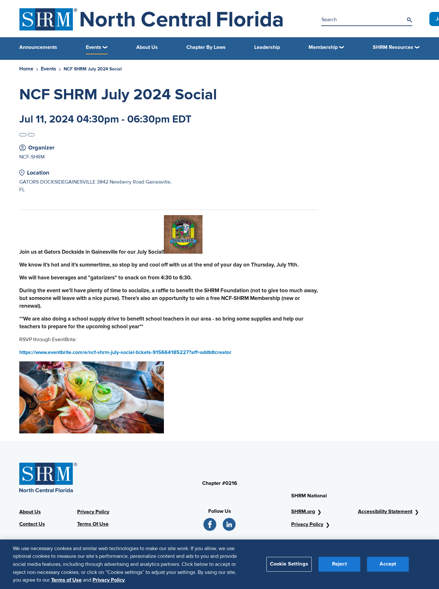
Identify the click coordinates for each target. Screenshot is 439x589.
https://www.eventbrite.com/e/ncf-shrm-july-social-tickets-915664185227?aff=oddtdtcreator (125, 352)
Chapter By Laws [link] (206, 47)
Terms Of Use (93, 524)
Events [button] (93, 47)
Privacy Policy (93, 512)
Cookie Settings (289, 564)
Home (26, 68)
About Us (30, 512)
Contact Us (32, 524)
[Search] (409, 20)
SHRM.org (303, 511)
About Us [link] (147, 47)
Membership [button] (323, 47)
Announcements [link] (38, 47)
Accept (388, 564)
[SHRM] (151, 19)
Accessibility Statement (385, 511)
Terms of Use (66, 579)
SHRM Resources (393, 47)
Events (48, 68)
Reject (339, 564)
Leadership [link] (267, 47)
